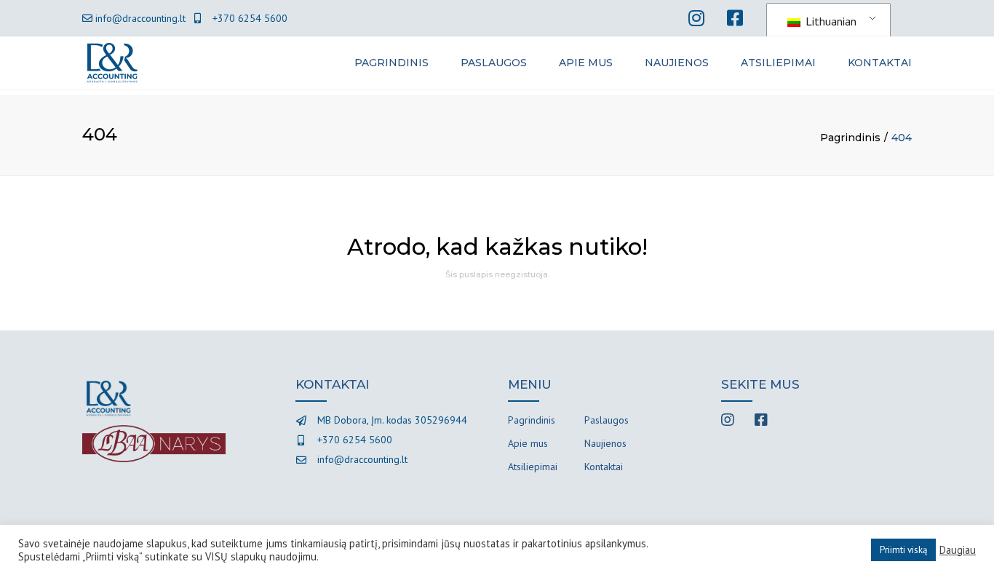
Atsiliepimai (778, 62)
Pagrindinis (391, 62)
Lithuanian (829, 21)
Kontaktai (880, 62)
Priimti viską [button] (903, 550)
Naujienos (677, 62)
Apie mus (586, 62)
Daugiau (957, 550)
